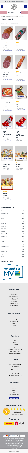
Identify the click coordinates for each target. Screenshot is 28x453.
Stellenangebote (14, 327)
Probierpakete (4, 236)
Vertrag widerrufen (14, 398)
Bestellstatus (14, 396)
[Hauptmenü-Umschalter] (2, 6)
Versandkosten (8, 50)
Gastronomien (14, 328)
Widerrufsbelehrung (15, 347)
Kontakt (15, 342)
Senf (2, 249)
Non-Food (3, 228)
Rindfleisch (3, 238)
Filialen (14, 325)
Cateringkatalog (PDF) (14, 296)
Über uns (14, 323)
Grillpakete (3, 221)
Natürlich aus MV (14, 319)
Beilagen (3, 210)
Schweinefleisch (5, 246)
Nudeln (3, 231)
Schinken (3, 244)
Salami (2, 241)
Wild (2, 254)
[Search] (20, 12)
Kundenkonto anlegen (14, 394)
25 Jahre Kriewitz (14, 321)
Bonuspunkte (14, 294)
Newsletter (14, 299)
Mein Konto (14, 388)
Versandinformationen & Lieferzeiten (14, 307)
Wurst (2, 256)
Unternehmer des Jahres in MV (14, 318)
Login (14, 387)
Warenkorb (14, 390)
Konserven (3, 226)
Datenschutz (15, 346)
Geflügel (3, 216)
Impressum (15, 344)
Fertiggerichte (4, 213)
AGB (15, 340)
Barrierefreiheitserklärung (15, 353)
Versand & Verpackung (14, 305)
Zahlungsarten (14, 308)
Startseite (3, 16)
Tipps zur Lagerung (14, 303)
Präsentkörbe (4, 233)
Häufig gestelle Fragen (14, 298)
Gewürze (3, 218)
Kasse (14, 392)
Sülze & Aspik (4, 251)
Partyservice (14, 301)
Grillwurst (3, 223)
